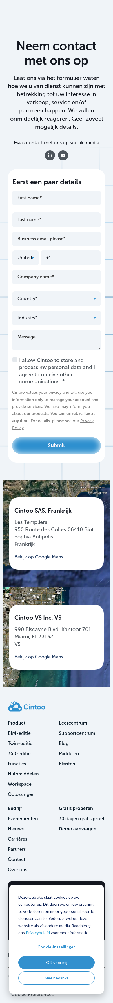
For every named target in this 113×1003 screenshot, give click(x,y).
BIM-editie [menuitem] (19, 733)
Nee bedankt (56, 977)
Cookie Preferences (32, 994)
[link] (26, 706)
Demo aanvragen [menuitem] (77, 829)
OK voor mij (56, 962)
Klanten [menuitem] (67, 763)
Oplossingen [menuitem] (21, 794)
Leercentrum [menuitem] (73, 723)
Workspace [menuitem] (20, 784)
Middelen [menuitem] (69, 753)
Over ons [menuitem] (17, 869)
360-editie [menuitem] (19, 753)
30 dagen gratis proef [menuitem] (81, 818)
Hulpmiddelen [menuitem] (23, 774)
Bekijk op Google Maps (38, 557)
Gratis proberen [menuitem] (76, 808)
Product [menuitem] (16, 723)
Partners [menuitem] (17, 849)
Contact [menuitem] (16, 859)
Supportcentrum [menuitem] (77, 733)
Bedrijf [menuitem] (15, 808)
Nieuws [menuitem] (16, 829)
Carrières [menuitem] (17, 839)
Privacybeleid (38, 932)
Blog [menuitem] (63, 743)
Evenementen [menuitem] (23, 818)
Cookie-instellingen (56, 946)
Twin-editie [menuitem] (20, 743)
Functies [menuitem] (17, 763)
